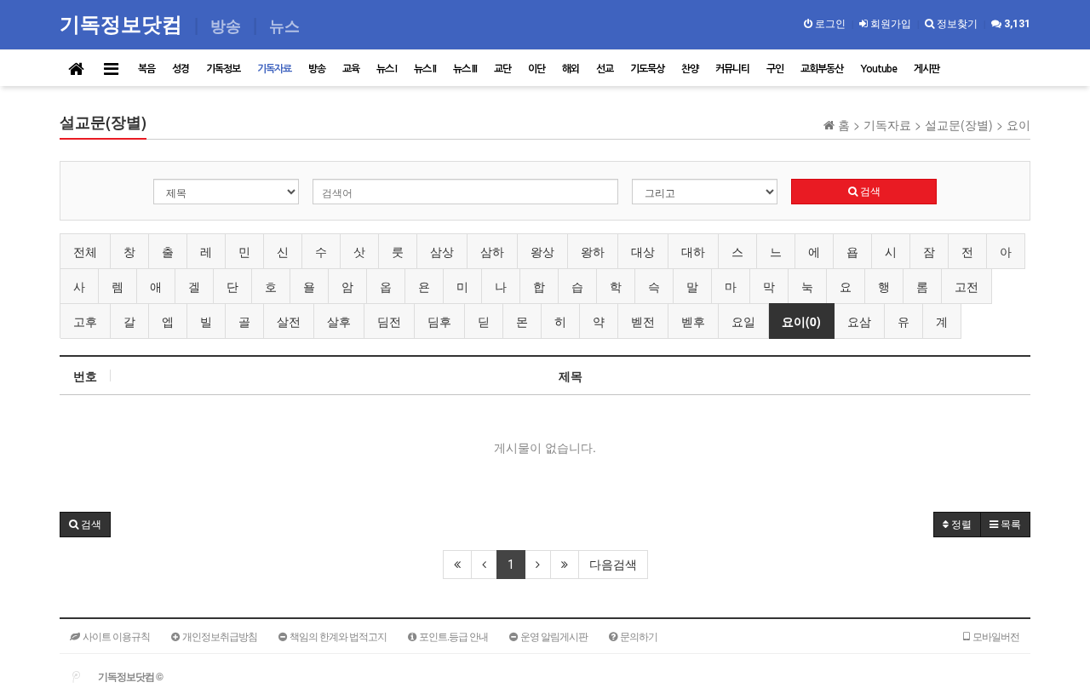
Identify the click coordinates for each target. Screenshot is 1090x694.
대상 (643, 251)
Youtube (878, 69)
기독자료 (274, 69)
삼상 (442, 251)
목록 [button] (1009, 525)
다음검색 (613, 564)
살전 (289, 321)
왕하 (593, 251)
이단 (536, 69)
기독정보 (223, 69)
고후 (85, 321)
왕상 (542, 251)
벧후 (693, 321)
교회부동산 (821, 69)
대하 (693, 251)
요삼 (859, 321)
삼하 (492, 251)
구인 (774, 69)
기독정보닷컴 (123, 23)
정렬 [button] (960, 525)
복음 (146, 69)
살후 (339, 321)
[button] (85, 524)
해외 (570, 69)
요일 (743, 321)
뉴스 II (425, 69)
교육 (350, 69)
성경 (180, 69)
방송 (316, 69)
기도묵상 (647, 69)
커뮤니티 (732, 69)
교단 (502, 69)
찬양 (689, 69)
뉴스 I (386, 69)
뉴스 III (465, 69)
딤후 (439, 321)
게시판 (926, 69)
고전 (966, 286)
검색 (869, 192)
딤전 (389, 321)
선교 (604, 69)
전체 (85, 251)
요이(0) (801, 321)
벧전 (643, 321)
